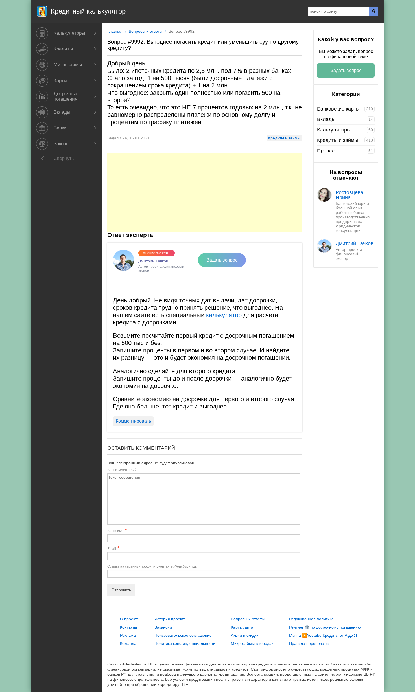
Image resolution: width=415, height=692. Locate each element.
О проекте (129, 619)
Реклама (128, 635)
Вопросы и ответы (248, 619)
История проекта (170, 619)
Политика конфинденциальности (184, 643)
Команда (128, 643)
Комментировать (133, 421)
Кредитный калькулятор (88, 11)
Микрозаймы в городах (252, 643)
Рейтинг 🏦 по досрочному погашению (325, 627)
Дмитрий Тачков (355, 243)
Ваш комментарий (122, 469)
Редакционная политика (311, 619)
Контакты (128, 627)
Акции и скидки (245, 635)
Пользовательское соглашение (183, 635)
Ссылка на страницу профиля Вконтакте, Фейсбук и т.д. (152, 566)
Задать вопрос (222, 260)
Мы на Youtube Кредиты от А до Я (323, 635)
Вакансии (163, 627)
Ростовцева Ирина (349, 195)
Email (111, 548)
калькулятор (224, 314)
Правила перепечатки (309, 643)
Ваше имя (115, 530)
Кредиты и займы (284, 138)
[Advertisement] (204, 192)
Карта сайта (242, 627)
